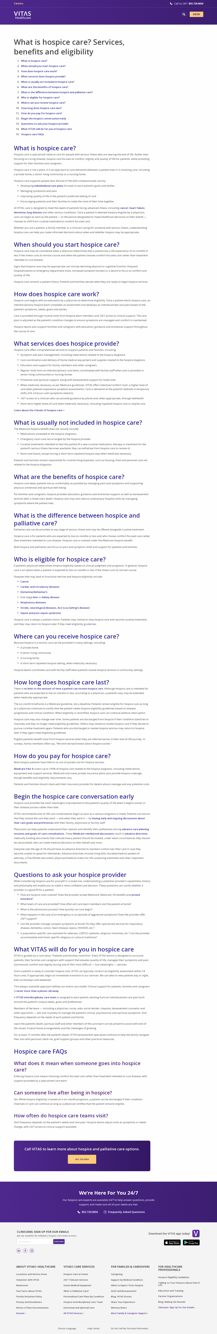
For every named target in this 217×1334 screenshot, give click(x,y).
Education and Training (170, 1290)
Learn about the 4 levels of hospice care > (39, 410)
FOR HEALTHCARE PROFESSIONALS (170, 1268)
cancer (124, 208)
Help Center (93, 1328)
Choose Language (67, 1328)
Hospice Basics (67, 14)
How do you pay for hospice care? (41, 113)
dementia (20, 212)
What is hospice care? (34, 60)
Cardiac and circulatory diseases (40, 586)
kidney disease (50, 597)
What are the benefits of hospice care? (44, 87)
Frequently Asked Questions (126, 1212)
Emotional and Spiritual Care (79, 1307)
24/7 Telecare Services (76, 1279)
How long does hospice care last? (41, 108)
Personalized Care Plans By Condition (84, 1296)
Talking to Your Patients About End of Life (179, 1283)
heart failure (137, 208)
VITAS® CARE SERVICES (79, 1266)
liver (35, 597)
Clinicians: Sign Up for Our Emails (176, 1307)
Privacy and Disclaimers (29, 1301)
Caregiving (117, 1274)
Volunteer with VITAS (27, 1279)
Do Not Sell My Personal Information (129, 1328)
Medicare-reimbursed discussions (93, 833)
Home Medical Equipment (77, 1285)
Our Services (90, 14)
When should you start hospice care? (43, 66)
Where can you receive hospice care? (43, 102)
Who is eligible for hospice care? (40, 97)
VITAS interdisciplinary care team (36, 997)
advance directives (136, 833)
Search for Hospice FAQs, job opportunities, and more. (184, 14)
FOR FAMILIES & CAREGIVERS (130, 1266)
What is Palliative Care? (76, 1290)
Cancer (24, 581)
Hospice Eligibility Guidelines (173, 1277)
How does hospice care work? (39, 71)
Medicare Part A (24, 768)
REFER (196, 14)
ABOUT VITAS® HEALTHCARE (35, 1266)
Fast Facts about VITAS (28, 1290)
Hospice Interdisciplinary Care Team (83, 1301)
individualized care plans (48, 185)
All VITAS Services (73, 1313)
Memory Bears (119, 1307)
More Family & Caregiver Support (129, 1313)
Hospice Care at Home (76, 1274)
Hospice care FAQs (32, 134)
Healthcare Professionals (121, 14)
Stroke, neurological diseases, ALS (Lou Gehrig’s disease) (54, 607)
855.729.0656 (82, 1159)
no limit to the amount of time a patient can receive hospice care (63, 688)
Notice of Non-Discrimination (32, 1307)
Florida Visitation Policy (29, 1296)
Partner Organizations (170, 1296)
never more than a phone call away (37, 991)
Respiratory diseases (33, 602)
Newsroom (22, 1285)
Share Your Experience (123, 1301)
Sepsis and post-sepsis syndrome (40, 613)
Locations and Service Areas (31, 1274)
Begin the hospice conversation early (43, 118)
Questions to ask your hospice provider (45, 123)
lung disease (34, 212)
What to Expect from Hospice (127, 1285)
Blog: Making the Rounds (171, 1301)
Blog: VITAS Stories (121, 1296)
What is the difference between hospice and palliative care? (57, 92)
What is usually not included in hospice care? (47, 81)
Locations (45, 14)
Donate (20, 1313)
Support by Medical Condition (127, 1279)
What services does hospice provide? (43, 76)
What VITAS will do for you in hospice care (46, 129)
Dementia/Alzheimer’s (33, 592)
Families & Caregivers (158, 14)
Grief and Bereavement (123, 1290)
